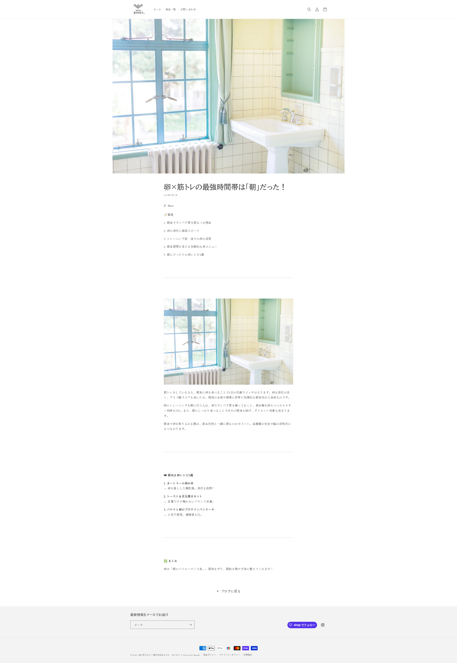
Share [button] (171, 205)
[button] (309, 9)
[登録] (190, 625)
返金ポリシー (209, 654)
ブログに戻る (231, 591)
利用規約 (247, 654)
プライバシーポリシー (229, 654)
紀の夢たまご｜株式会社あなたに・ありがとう (160, 654)
